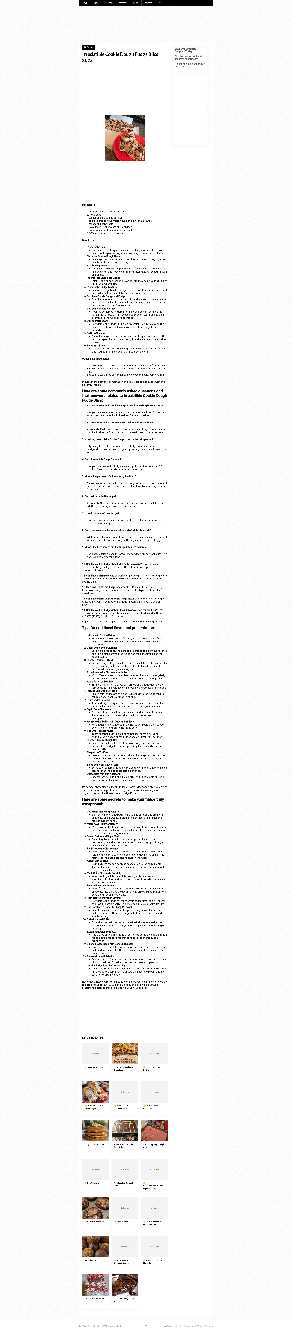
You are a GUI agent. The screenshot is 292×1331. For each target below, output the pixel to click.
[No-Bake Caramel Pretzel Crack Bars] (125, 1053)
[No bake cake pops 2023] (95, 1285)
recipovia (118, 1326)
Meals (97, 3)
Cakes (109, 3)
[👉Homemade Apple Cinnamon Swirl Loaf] (125, 1246)
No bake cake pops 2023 (95, 1298)
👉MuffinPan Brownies (94, 1221)
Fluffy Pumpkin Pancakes (95, 1144)
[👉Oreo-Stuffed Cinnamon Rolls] (125, 1092)
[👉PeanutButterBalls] (95, 1053)
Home (85, 3)
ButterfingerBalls (92, 1260)
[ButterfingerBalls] (95, 1246)
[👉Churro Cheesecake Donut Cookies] (154, 1208)
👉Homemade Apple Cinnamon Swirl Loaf (123, 1261)
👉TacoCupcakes (92, 1183)
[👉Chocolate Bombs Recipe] (154, 1053)
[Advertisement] (146, 25)
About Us (178, 1326)
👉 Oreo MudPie (121, 1221)
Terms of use (189, 1326)
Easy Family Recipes (86, 1326)
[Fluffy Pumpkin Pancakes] (95, 1130)
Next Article (154, 68)
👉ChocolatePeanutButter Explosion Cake (153, 1186)
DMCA (199, 1326)
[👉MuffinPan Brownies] (95, 1208)
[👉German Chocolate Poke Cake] (154, 1092)
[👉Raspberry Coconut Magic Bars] (154, 1246)
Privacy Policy (166, 1326)
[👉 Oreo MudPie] (125, 1208)
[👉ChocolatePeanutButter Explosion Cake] (154, 1169)
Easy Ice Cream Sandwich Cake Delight (124, 1146)
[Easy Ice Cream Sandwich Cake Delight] (125, 1130)
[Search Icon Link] (160, 3)
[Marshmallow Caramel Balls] (125, 1169)
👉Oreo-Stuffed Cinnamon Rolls (121, 1107)
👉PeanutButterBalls (94, 1067)
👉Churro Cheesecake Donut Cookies (152, 1223)
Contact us (209, 1326)
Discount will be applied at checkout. (190, 65)
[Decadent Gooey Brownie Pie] (125, 1285)
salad (135, 3)
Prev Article (132, 68)
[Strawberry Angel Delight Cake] (154, 1130)
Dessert (122, 3)
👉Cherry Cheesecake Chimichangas (94, 1107)
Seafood (148, 3)
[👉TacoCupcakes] (95, 1169)
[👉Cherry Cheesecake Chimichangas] (95, 1092)
